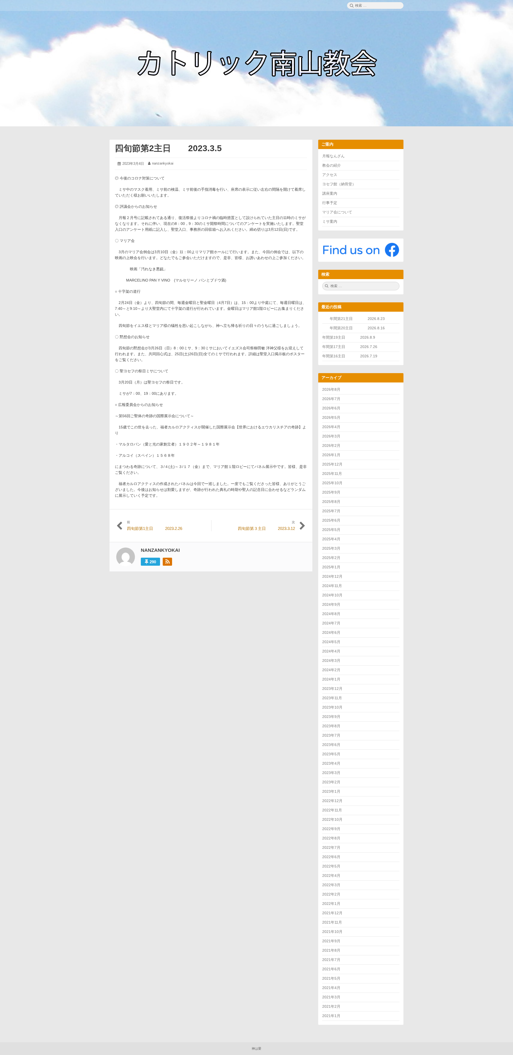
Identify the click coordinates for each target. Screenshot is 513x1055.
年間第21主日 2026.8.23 (361, 318)
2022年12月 (332, 801)
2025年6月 (331, 520)
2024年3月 (331, 660)
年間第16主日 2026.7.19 (351, 356)
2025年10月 (332, 483)
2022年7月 (331, 847)
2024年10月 (332, 595)
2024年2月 (331, 670)
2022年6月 (331, 857)
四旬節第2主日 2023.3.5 (168, 148)
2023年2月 (331, 782)
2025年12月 (332, 464)
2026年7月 (331, 399)
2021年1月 (331, 1016)
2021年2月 (331, 1006)
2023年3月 (331, 773)
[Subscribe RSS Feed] (167, 562)
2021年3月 (331, 997)
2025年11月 (332, 473)
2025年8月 (331, 501)
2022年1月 (331, 903)
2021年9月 (331, 941)
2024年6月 (331, 632)
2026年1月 (331, 455)
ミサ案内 (329, 221)
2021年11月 (332, 922)
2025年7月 (331, 511)
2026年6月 (331, 408)
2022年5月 (331, 866)
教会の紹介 (331, 165)
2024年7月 (331, 623)
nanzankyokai (162, 163)
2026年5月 (331, 417)
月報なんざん (333, 156)
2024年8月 (331, 614)
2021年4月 (331, 988)
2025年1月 (331, 567)
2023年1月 (331, 791)
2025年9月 (331, 492)
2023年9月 (331, 716)
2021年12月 (332, 913)
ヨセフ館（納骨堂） (339, 184)
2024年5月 (331, 642)
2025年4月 (331, 539)
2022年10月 (332, 819)
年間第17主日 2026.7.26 (351, 347)
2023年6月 (331, 745)
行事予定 (329, 203)
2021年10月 (332, 931)
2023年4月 (331, 763)
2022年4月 (331, 875)
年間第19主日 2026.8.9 (350, 337)
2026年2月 (331, 445)
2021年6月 (331, 969)
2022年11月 (332, 810)
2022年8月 (331, 838)
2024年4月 (331, 651)
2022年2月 (331, 894)
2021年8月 (331, 950)
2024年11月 (332, 586)
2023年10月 (332, 707)
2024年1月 (331, 679)
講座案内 (329, 193)
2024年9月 (331, 604)
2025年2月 (331, 558)
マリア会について (337, 212)
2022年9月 (331, 829)
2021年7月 (331, 960)
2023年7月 (331, 735)
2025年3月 (331, 548)
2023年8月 (331, 726)
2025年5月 (331, 530)
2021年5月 (331, 978)
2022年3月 (331, 885)
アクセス (329, 175)
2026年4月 (331, 427)
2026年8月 (331, 389)
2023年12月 (332, 688)
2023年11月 (332, 698)
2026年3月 (331, 436)
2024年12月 (332, 576)
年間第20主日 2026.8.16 (357, 328)
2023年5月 (331, 754)
